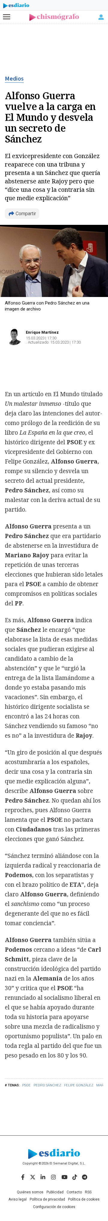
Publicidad (55, 1192)
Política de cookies (84, 1199)
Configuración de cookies (54, 1207)
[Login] (101, 17)
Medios (14, 78)
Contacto (74, 1192)
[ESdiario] (16, 6)
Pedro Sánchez (47, 1085)
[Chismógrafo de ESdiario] (54, 17)
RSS (88, 1192)
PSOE (26, 1085)
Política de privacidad (47, 1199)
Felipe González (78, 1085)
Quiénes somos (30, 1192)
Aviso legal (17, 1199)
